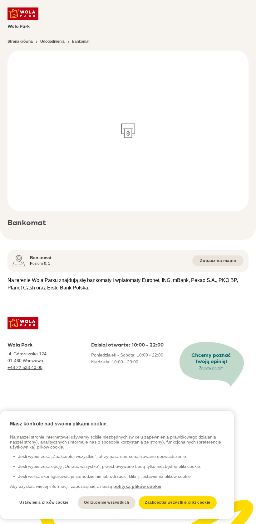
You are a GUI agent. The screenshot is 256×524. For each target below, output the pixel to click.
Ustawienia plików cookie (43, 502)
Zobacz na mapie (218, 260)
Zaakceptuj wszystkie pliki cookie (177, 502)
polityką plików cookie (137, 486)
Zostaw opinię (211, 368)
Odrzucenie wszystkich (106, 502)
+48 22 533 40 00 (24, 367)
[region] (117, 465)
